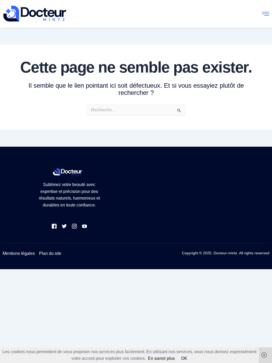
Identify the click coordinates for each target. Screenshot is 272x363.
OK (184, 358)
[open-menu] (265, 14)
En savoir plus (161, 358)
